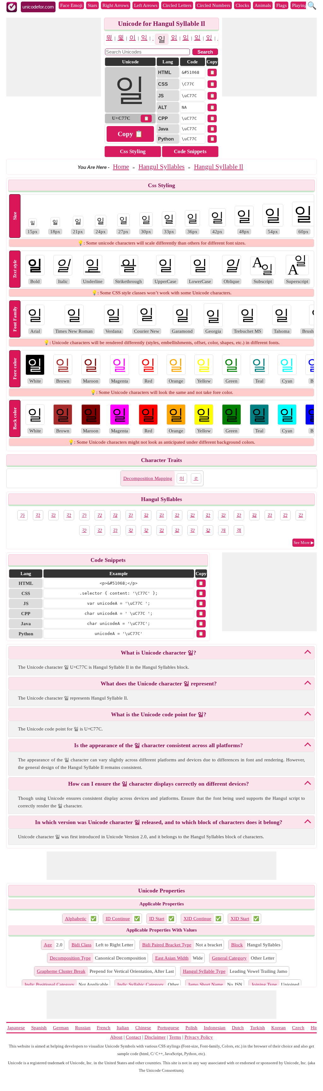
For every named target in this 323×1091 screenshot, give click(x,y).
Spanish (39, 1027)
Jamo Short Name (205, 984)
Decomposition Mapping (147, 478)
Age (48, 944)
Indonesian (215, 1027)
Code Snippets (190, 151)
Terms (175, 1037)
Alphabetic (75, 918)
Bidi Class (81, 944)
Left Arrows (145, 5)
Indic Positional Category (49, 984)
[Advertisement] (53, 57)
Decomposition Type (70, 958)
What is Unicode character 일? (158, 652)
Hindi (316, 1027)
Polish (191, 1027)
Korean (278, 1027)
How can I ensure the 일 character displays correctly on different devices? (158, 784)
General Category (229, 958)
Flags (281, 5)
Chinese (143, 1027)
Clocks (242, 5)
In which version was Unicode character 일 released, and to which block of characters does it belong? (158, 822)
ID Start (156, 918)
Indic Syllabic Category (140, 984)
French (103, 1027)
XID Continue (197, 918)
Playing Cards (306, 5)
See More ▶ (304, 542)
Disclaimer (155, 1037)
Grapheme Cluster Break (61, 971)
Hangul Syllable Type (204, 971)
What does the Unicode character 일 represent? (159, 683)
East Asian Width (172, 958)
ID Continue (118, 918)
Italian (123, 1027)
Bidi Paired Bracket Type (166, 944)
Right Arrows (116, 5)
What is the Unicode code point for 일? (158, 714)
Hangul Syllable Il (218, 166)
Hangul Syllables (161, 166)
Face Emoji (71, 5)
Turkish (257, 1027)
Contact (133, 1037)
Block (237, 944)
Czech (298, 1027)
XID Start (240, 918)
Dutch (238, 1027)
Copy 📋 (130, 134)
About (116, 1037)
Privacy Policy (199, 1037)
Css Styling (133, 151)
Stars (92, 5)
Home (121, 166)
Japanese (16, 1027)
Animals (263, 5)
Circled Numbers (213, 5)
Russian (83, 1027)
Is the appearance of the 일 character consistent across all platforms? (158, 745)
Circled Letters (177, 5)
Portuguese (168, 1027)
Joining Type (264, 984)
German (61, 1027)
